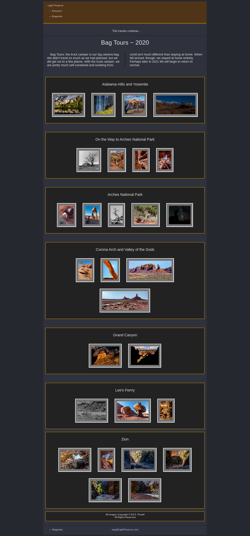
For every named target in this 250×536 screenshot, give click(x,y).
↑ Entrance (56, 11)
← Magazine (55, 16)
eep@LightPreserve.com (125, 529)
